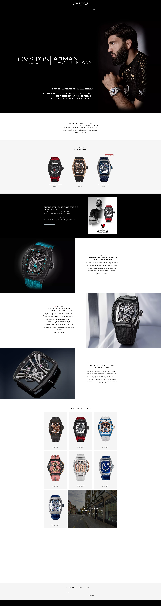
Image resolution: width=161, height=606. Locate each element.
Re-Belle (105, 485)
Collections (69, 9)
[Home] (80, 4)
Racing (55, 485)
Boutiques (88, 9)
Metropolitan (80, 485)
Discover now (49, 225)
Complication (55, 524)
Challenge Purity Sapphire (104, 184)
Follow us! (98, 9)
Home (61, 9)
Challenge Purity (80, 184)
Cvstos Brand (78, 9)
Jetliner (55, 184)
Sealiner (105, 446)
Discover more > (55, 447)
